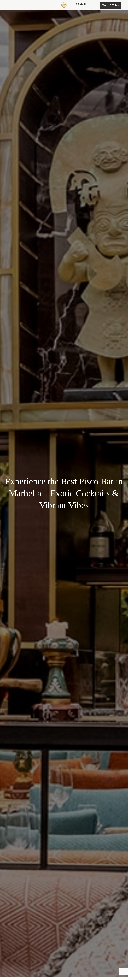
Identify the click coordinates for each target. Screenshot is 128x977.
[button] (8, 4)
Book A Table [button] (110, 5)
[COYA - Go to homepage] (64, 4)
